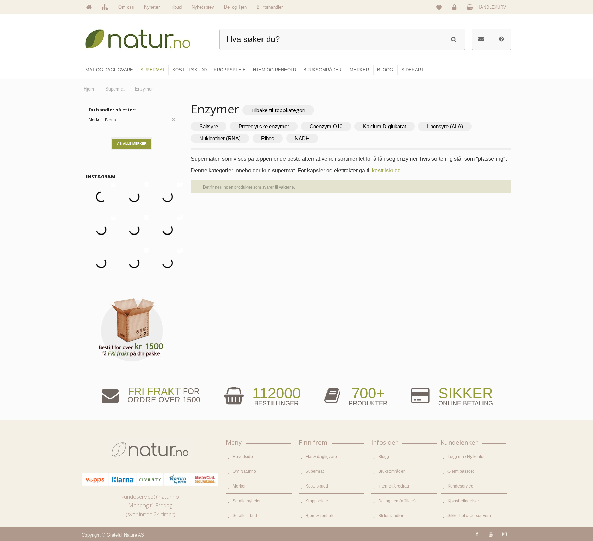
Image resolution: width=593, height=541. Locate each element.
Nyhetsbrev (202, 7)
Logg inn (455, 12)
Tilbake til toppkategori (278, 110)
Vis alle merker (132, 143)
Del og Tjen (235, 7)
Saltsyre (208, 126)
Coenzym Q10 (326, 126)
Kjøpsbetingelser (463, 500)
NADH (302, 138)
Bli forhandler (270, 7)
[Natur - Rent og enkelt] (144, 36)
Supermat (314, 471)
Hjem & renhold (320, 515)
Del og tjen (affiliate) (397, 500)
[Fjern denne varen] (173, 120)
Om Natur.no (244, 471)
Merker (239, 486)
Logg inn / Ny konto (465, 456)
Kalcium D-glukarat (384, 126)
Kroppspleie (316, 500)
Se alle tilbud (245, 515)
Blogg (383, 456)
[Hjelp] (501, 39)
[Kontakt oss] (481, 39)
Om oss (126, 7)
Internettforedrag (393, 486)
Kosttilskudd (316, 486)
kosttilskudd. (387, 170)
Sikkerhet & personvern (469, 515)
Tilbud (176, 7)
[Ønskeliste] (439, 7)
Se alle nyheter (247, 500)
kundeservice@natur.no (150, 497)
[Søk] (453, 38)
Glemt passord (461, 471)
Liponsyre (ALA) (445, 126)
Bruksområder (391, 471)
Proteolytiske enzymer (264, 126)
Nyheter (152, 7)
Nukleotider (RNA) (220, 138)
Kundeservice (460, 486)
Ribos (267, 138)
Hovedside (243, 456)
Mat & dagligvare (321, 456)
